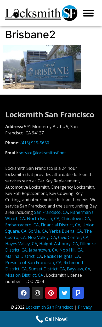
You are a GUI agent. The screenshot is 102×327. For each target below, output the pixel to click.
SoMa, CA (38, 231)
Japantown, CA (43, 250)
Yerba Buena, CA (65, 231)
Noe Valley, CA (42, 237)
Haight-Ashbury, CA (58, 244)
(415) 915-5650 (34, 143)
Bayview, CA (78, 269)
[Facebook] (24, 293)
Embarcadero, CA (22, 225)
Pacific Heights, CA (62, 256)
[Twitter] (64, 293)
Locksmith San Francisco (49, 307)
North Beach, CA (43, 218)
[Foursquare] (78, 293)
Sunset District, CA (47, 269)
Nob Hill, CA (71, 250)
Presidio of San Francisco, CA (33, 262)
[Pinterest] (51, 293)
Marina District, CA (23, 256)
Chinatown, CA (75, 218)
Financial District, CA (60, 225)
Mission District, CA (24, 275)
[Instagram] (37, 293)
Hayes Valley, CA (21, 244)
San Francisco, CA (51, 212)
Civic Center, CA (73, 237)
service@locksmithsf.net (42, 153)
